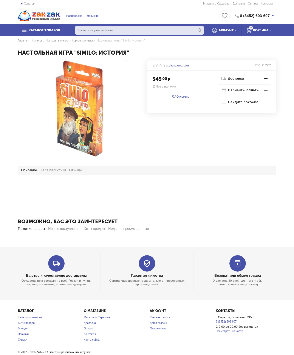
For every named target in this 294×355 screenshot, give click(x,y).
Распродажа (74, 15)
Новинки (92, 15)
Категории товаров (30, 317)
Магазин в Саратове (216, 3)
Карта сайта (91, 339)
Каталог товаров (44, 30)
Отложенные (158, 328)
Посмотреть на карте (229, 331)
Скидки (22, 339)
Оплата (253, 3)
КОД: (258, 65)
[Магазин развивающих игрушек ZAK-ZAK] (39, 15)
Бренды (23, 328)
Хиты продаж (26, 322)
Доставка (239, 3)
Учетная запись (160, 317)
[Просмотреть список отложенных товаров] (224, 18)
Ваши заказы (158, 322)
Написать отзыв (179, 65)
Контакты (267, 3)
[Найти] (199, 30)
